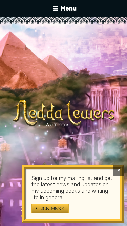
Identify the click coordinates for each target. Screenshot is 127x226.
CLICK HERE (50, 208)
